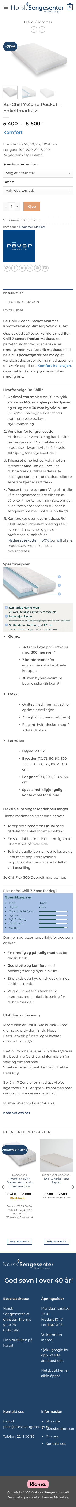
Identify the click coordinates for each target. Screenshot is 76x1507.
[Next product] (34, 29)
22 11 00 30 (26, 1437)
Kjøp (32, 207)
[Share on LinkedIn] (45, 268)
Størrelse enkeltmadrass (21, 164)
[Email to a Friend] (29, 268)
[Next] (66, 59)
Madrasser (26, 226)
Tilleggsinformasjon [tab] (21, 302)
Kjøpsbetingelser (60, 1429)
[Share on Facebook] (14, 268)
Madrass (45, 22)
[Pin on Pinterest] (37, 268)
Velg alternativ (19, 1241)
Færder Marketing (55, 1497)
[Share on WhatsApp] (7, 268)
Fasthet (9, 182)
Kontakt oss (56, 1444)
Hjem (28, 22)
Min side (53, 1421)
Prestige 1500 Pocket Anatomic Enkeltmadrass (20, 1182)
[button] (5, 7)
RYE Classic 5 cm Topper (56, 1180)
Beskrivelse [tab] (13, 293)
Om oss (52, 1436)
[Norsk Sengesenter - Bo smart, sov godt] (37, 7)
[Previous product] (42, 29)
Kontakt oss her (16, 1113)
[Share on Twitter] (22, 268)
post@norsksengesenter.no (26, 1427)
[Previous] (10, 59)
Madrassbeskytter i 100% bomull (35, 540)
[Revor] (19, 246)
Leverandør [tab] (13, 310)
